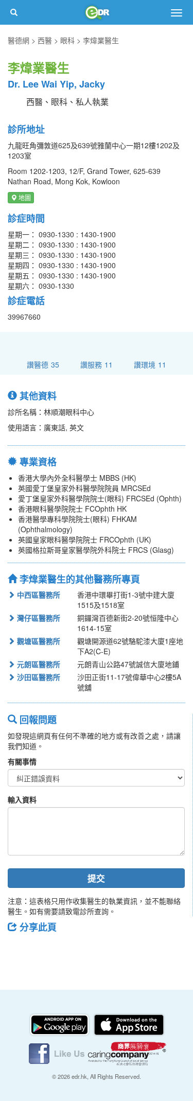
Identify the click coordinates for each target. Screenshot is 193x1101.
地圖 (24, 197)
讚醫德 (43, 364)
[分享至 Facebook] (20, 950)
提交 (96, 878)
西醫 (45, 40)
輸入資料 (22, 799)
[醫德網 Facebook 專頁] (57, 1052)
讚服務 (96, 364)
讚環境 (150, 364)
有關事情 (22, 761)
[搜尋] (14, 12)
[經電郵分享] (100, 950)
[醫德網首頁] (96, 12)
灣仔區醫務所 (37, 618)
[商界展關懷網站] (127, 1052)
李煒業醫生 (101, 40)
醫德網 (18, 40)
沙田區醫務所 (37, 677)
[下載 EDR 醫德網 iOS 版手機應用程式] (128, 1024)
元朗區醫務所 (37, 664)
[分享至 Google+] (73, 950)
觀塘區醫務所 (37, 641)
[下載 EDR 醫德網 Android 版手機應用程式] (60, 1024)
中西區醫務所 (37, 594)
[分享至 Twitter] (46, 950)
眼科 (67, 40)
